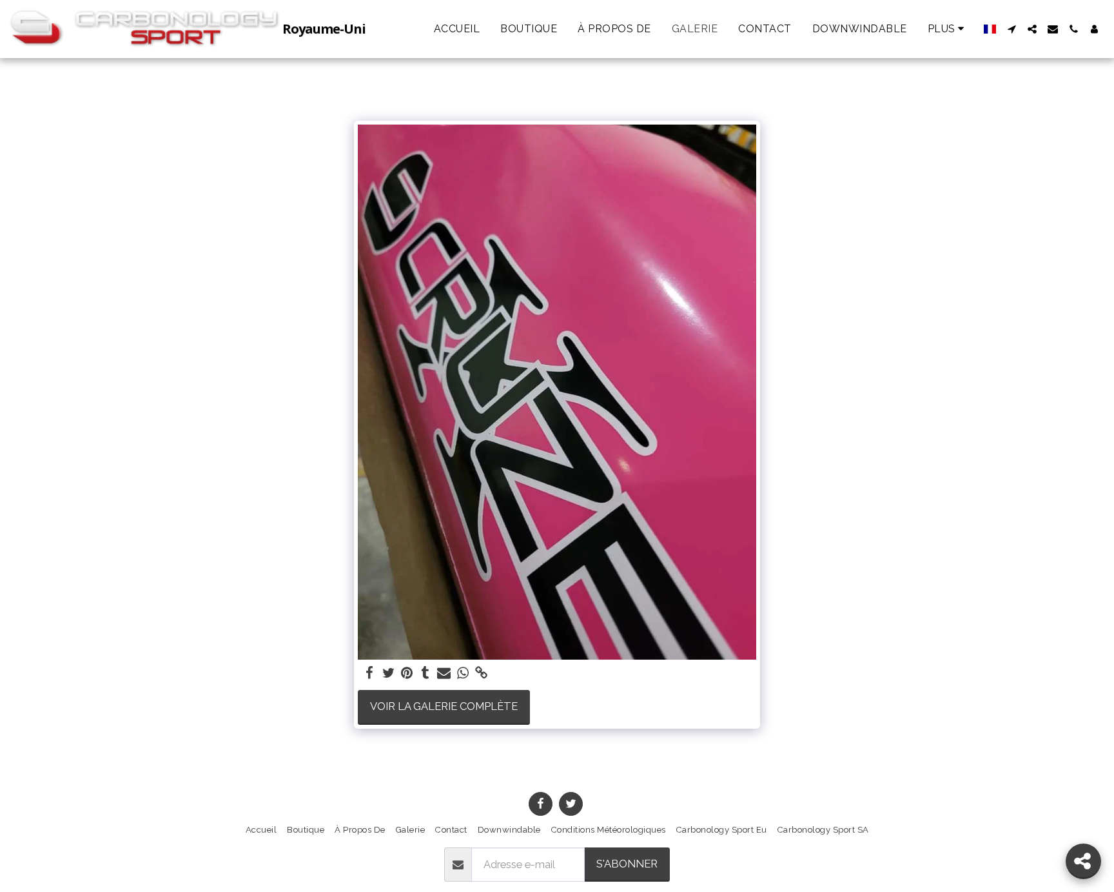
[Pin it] (407, 673)
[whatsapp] (462, 673)
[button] (1011, 29)
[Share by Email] (444, 673)
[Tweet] (388, 673)
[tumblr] (426, 673)
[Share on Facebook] (369, 673)
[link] (481, 673)
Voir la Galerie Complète (444, 706)
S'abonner (627, 863)
